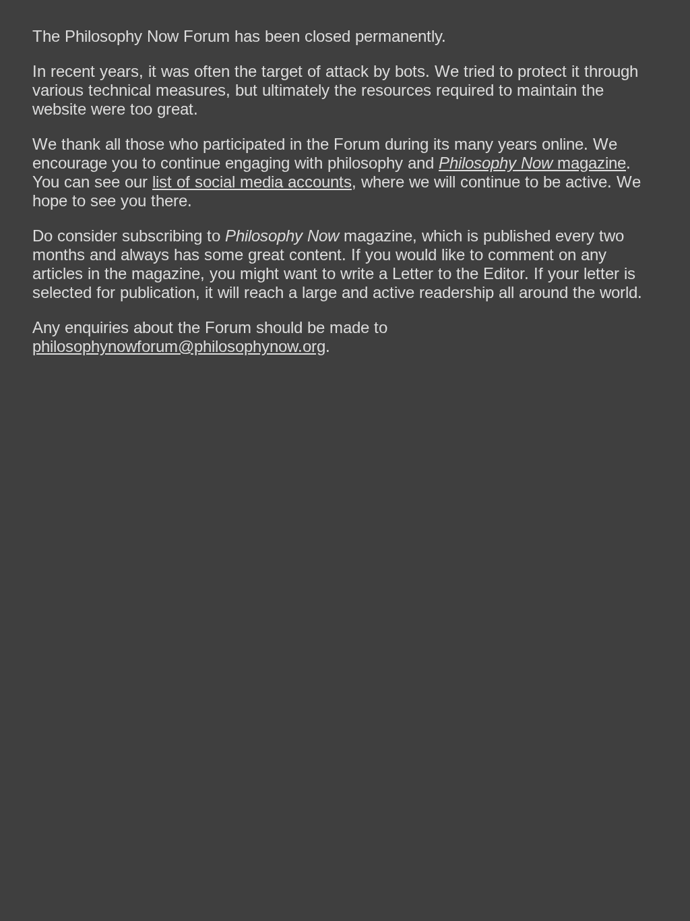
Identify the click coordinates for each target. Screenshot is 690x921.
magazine (532, 163)
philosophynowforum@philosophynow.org (178, 346)
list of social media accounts (252, 182)
